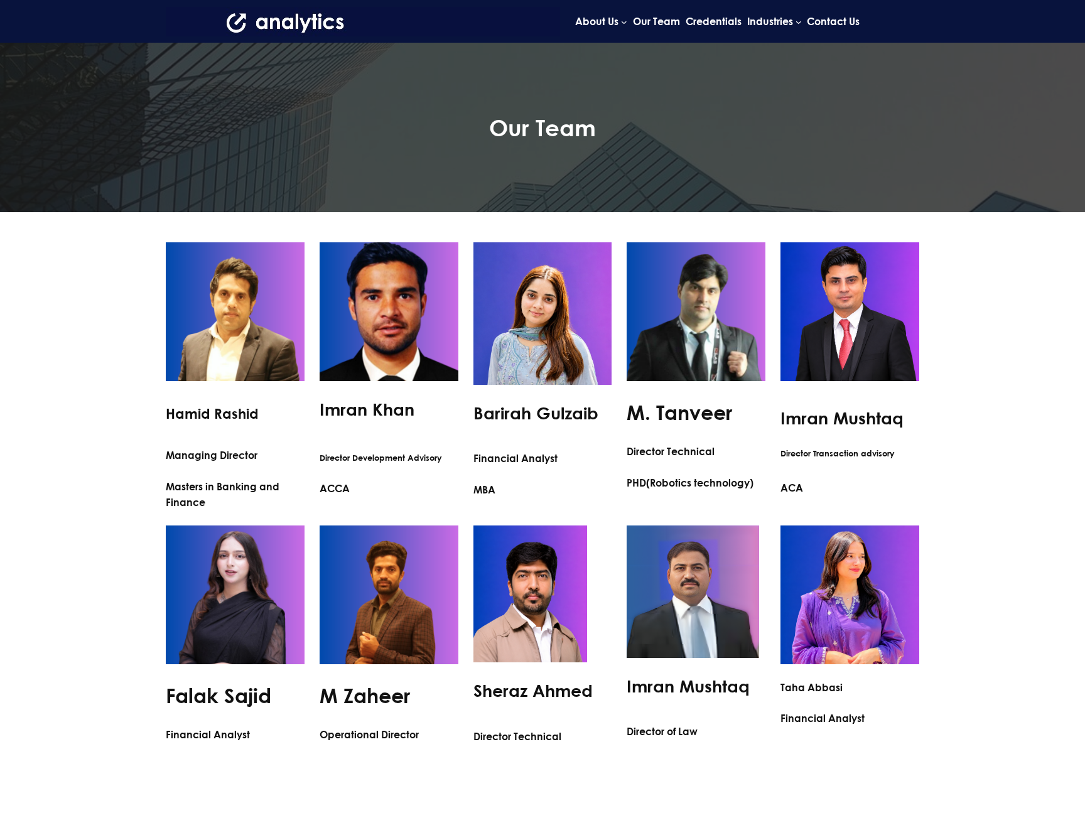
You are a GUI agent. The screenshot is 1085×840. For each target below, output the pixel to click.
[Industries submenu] (799, 21)
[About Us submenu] (624, 21)
